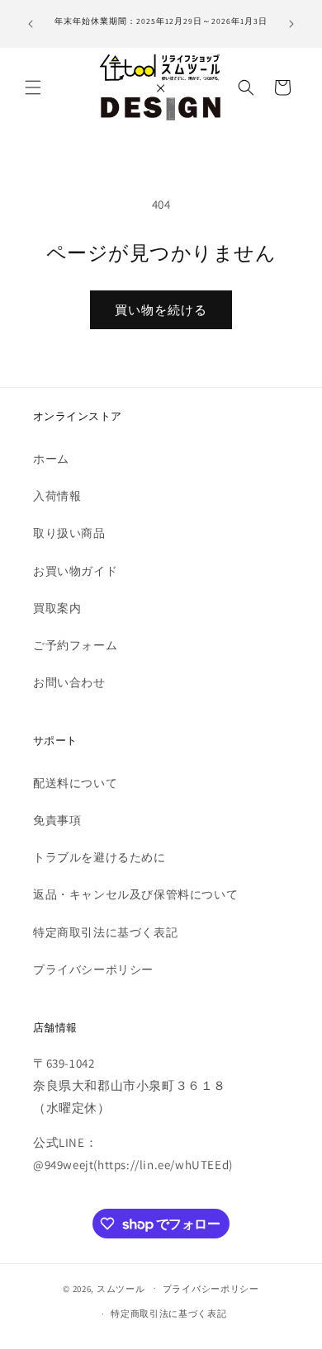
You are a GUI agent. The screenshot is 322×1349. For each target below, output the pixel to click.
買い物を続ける (161, 310)
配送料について (75, 783)
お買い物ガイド (75, 571)
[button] (33, 87)
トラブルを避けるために (99, 857)
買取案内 (57, 608)
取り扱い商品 (69, 533)
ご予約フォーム (75, 645)
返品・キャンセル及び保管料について (135, 894)
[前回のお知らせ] (30, 24)
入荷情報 (57, 495)
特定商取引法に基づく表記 (105, 932)
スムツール (121, 1288)
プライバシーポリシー (93, 969)
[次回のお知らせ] (291, 24)
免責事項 (57, 820)
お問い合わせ (69, 682)
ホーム (51, 458)
